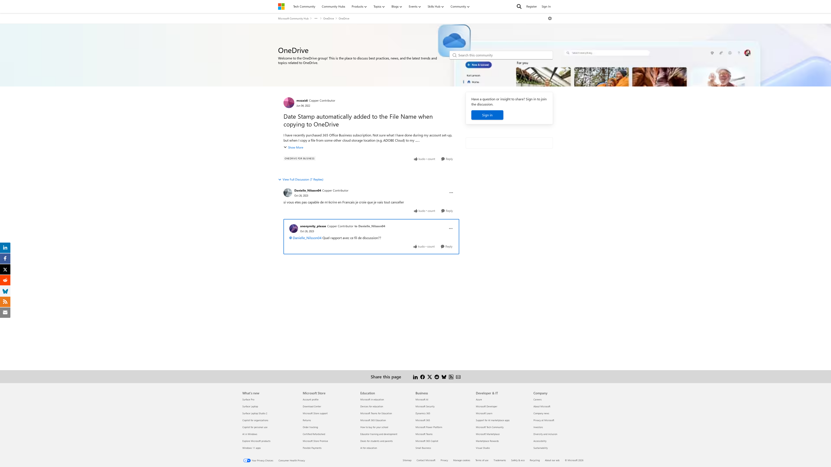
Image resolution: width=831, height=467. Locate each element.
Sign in (487, 115)
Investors (538, 427)
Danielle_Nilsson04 (307, 190)
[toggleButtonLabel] (550, 18)
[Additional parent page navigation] (316, 18)
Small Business (423, 447)
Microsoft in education (372, 399)
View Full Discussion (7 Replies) (303, 179)
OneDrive (328, 18)
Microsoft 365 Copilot (427, 441)
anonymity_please (313, 226)
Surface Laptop (250, 406)
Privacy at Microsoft (543, 420)
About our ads (552, 460)
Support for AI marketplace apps (493, 420)
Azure (479, 399)
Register (531, 6)
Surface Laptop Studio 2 (254, 413)
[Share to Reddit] (437, 376)
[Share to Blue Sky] (444, 376)
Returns (307, 420)
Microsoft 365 (423, 420)
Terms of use (481, 460)
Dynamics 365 (423, 413)
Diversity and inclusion (545, 434)
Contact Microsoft (426, 460)
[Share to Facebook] (422, 376)
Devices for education (371, 406)
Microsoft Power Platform (429, 427)
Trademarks (500, 460)
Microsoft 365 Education (373, 420)
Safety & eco (518, 460)
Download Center (312, 406)
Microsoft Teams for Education (376, 413)
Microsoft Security (425, 406)
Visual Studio (483, 447)
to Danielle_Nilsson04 (369, 226)
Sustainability (540, 447)
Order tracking (310, 427)
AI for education (368, 447)
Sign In (546, 6)
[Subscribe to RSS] (451, 376)
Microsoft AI (422, 399)
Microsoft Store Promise (315, 441)
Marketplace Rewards (487, 441)
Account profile (311, 399)
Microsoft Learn (484, 413)
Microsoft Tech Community (490, 427)
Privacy (444, 460)
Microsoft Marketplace (488, 434)
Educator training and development (378, 434)
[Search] (519, 6)
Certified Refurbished (314, 434)
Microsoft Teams (424, 434)
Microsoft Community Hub (293, 18)
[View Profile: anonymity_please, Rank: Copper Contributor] (293, 228)
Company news (541, 413)
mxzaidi (302, 100)
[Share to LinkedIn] (415, 376)
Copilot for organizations (255, 420)
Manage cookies (461, 460)
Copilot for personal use (254, 427)
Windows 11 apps (251, 447)
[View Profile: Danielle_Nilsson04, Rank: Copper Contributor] (287, 192)
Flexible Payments (312, 447)
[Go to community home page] (281, 6)
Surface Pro (248, 399)
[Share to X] (429, 376)
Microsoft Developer (486, 406)
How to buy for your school (374, 427)
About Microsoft (541, 406)
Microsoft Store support (315, 413)
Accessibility (539, 441)
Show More (295, 147)
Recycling (535, 460)
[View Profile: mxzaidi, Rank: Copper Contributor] (288, 102)
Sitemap (407, 460)
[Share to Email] (458, 376)
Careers (537, 399)
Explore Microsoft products (256, 441)
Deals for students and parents (376, 441)
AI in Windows (249, 434)
